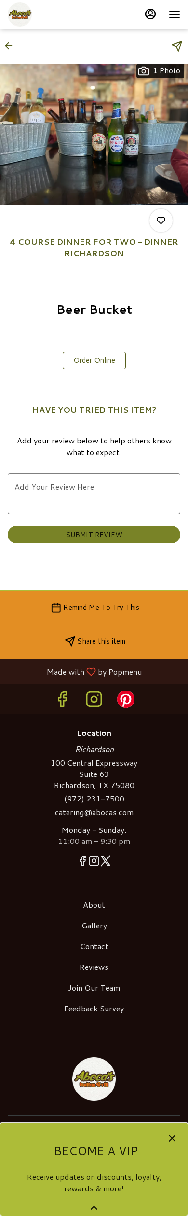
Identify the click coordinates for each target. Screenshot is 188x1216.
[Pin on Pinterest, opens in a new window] (125, 701)
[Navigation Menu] (174, 14)
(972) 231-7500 (94, 798)
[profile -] (150, 14)
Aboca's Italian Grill (94, 1079)
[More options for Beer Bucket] (161, 220)
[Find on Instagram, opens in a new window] (94, 701)
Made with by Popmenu (74, 671)
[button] (11, 46)
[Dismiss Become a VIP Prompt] (172, 1138)
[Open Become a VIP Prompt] (94, 1208)
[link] (94, 360)
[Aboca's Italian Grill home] (51, 14)
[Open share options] (177, 46)
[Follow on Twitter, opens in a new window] (105, 862)
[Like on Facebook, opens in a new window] (62, 701)
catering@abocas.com (94, 812)
